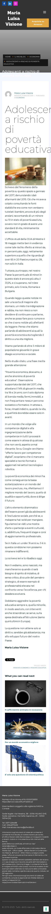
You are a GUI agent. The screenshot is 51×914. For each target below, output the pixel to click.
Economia (20, 98)
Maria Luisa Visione (23, 93)
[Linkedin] (10, 3)
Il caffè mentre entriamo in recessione (23, 710)
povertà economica (21, 668)
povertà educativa (38, 668)
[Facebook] (4, 3)
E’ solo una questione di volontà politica (24, 775)
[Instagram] (15, 3)
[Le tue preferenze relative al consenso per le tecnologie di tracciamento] (46, 909)
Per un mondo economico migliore (21, 742)
